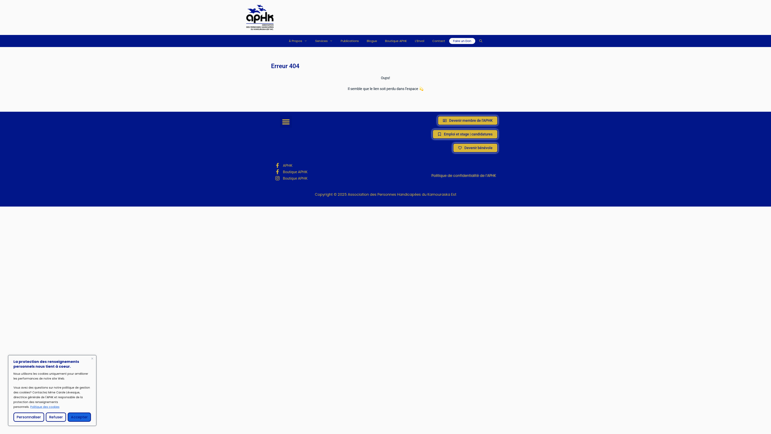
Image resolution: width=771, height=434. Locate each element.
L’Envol (419, 41)
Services (321, 41)
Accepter (79, 417)
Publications (350, 41)
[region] (52, 390)
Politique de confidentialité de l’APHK (463, 175)
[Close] (92, 358)
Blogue (372, 41)
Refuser (56, 417)
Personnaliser (29, 417)
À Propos (295, 41)
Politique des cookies (44, 407)
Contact (438, 41)
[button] (480, 41)
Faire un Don (462, 41)
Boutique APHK (396, 41)
